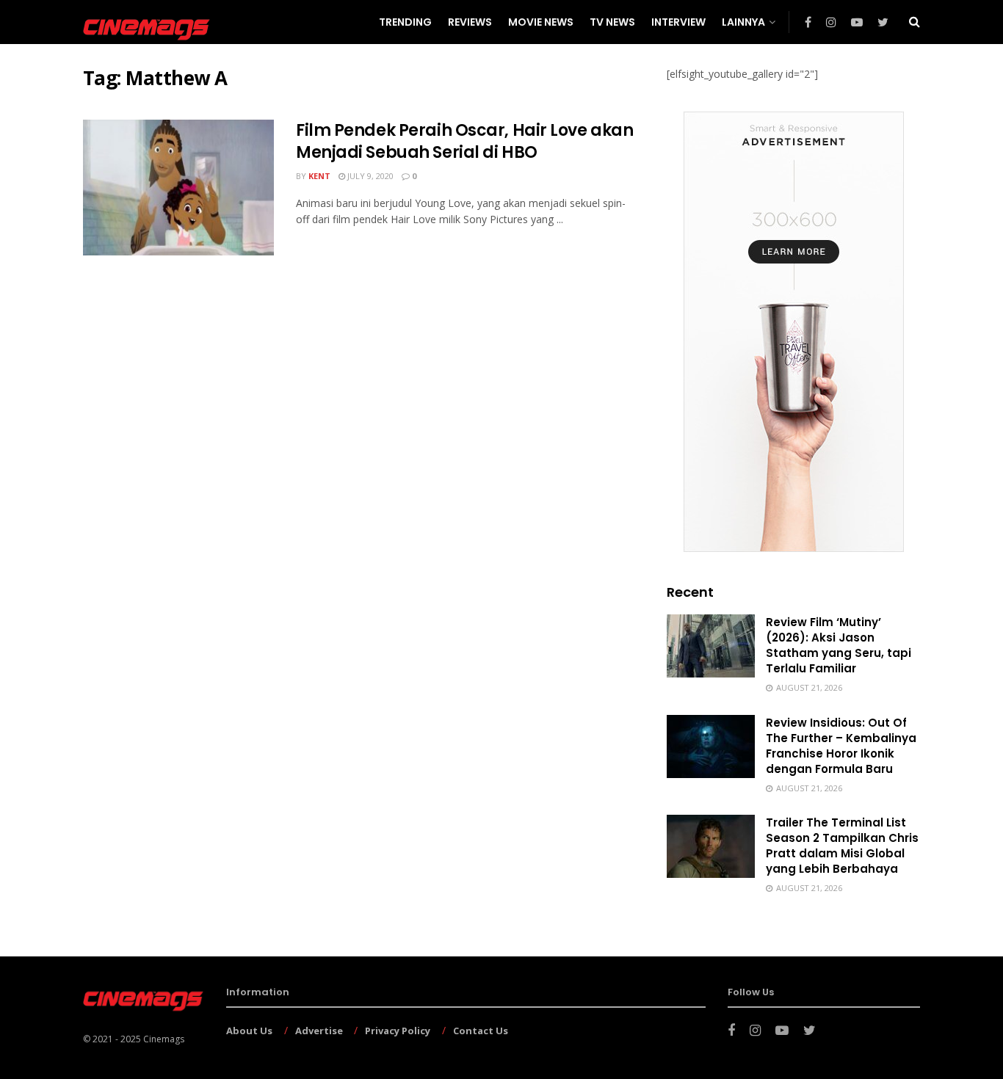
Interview (678, 22)
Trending (405, 22)
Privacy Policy (397, 1030)
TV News (612, 22)
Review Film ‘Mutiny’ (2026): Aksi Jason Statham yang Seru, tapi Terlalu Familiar (838, 645)
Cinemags (163, 1039)
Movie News (540, 22)
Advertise (319, 1030)
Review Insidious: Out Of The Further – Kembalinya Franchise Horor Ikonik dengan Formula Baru (841, 746)
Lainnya (743, 22)
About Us (249, 1030)
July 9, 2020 (369, 175)
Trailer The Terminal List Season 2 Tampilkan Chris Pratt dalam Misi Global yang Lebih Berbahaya (842, 845)
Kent (319, 175)
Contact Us (480, 1030)
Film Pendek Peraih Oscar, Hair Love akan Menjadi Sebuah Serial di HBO (464, 141)
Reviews (470, 22)
